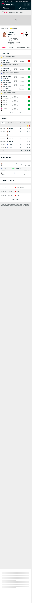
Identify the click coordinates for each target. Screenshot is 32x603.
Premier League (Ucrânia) (9, 92)
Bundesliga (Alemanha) (9, 56)
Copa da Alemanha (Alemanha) (10, 64)
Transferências (20, 47)
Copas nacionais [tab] (11, 122)
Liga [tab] (3, 122)
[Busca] (25, 4)
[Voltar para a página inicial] (8, 4)
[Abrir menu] (28, 4)
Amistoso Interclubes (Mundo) (11, 72)
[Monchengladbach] (26, 37)
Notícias (11, 47)
